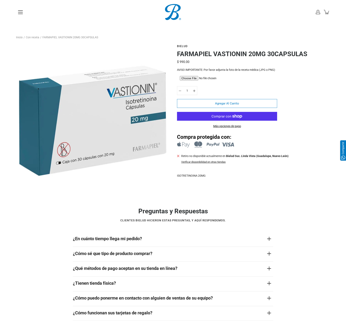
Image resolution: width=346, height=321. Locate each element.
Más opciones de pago (227, 126)
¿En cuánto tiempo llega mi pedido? (107, 238)
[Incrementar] (194, 90)
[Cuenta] (318, 12)
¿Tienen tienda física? (94, 283)
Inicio (19, 37)
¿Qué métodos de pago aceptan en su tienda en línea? (125, 268)
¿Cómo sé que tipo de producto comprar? (112, 253)
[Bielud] (173, 12)
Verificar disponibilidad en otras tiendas (203, 161)
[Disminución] (180, 90)
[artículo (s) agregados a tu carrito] (327, 12)
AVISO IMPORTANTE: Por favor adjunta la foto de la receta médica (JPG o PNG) (226, 69)
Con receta (32, 37)
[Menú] (20, 12)
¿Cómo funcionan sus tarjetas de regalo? (112, 312)
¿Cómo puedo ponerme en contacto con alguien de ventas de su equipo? (143, 298)
